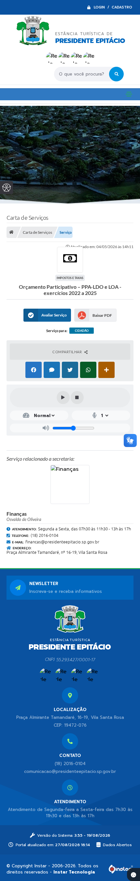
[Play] (63, 397)
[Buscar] (116, 74)
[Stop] (77, 397)
